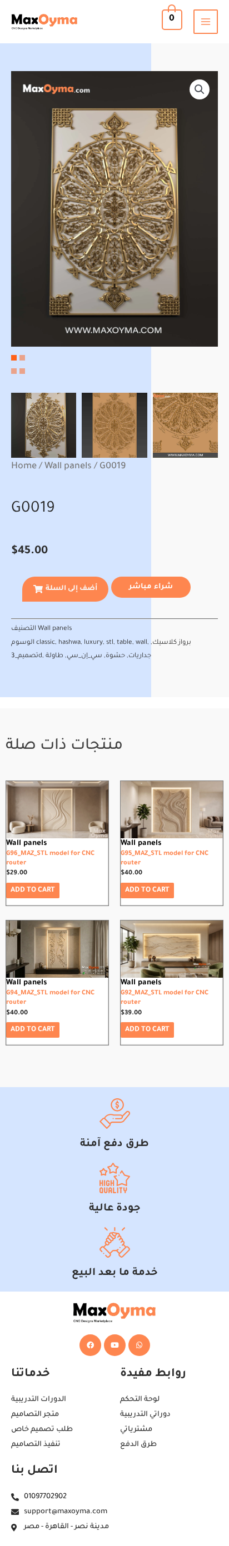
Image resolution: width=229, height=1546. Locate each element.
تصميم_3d (26, 656)
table (124, 643)
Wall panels (68, 467)
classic (45, 643)
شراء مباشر (151, 587)
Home (24, 467)
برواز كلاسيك (171, 643)
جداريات (139, 656)
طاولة (54, 656)
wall (141, 643)
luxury (93, 643)
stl (109, 643)
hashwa (69, 643)
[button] (200, 89)
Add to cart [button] (33, 890)
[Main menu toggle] (205, 21)
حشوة (115, 656)
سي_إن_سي (84, 656)
